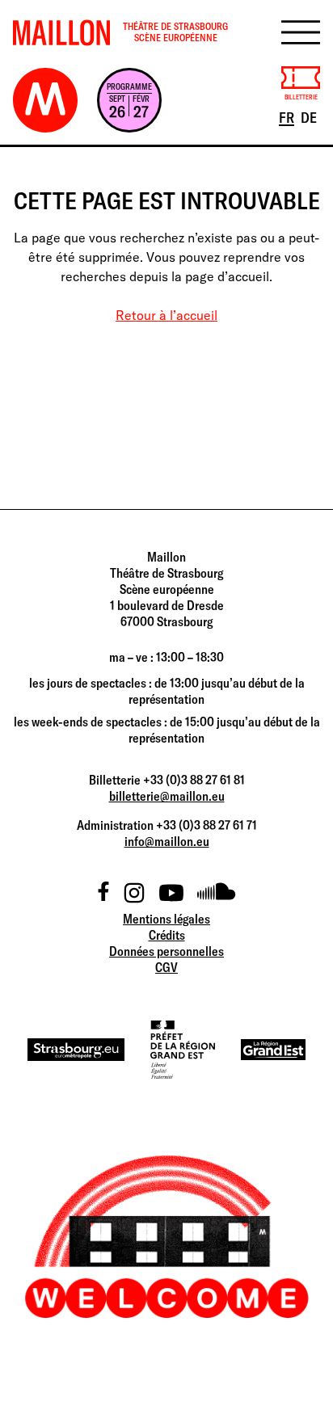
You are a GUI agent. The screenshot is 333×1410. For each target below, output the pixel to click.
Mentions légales (166, 919)
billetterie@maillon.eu (167, 796)
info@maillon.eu (166, 841)
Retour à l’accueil (166, 315)
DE (310, 117)
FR (287, 117)
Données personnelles (166, 951)
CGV (166, 967)
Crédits (167, 935)
